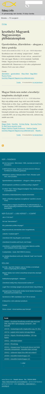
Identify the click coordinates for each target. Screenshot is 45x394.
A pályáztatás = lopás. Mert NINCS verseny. (16, 252)
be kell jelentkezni (38, 82)
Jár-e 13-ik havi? (7, 217)
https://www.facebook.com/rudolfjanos (14, 382)
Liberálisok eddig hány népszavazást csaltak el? (18, 283)
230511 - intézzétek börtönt (13, 341)
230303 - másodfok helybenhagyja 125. (17, 356)
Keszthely (15, 124)
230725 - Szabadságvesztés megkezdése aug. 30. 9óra (22, 329)
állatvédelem (5, 74)
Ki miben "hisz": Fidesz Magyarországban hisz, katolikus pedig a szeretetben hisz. (22, 189)
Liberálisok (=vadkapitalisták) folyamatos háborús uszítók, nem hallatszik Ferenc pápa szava (21, 247)
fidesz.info (8, 10)
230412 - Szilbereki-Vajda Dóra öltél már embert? (20, 352)
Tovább (18, 82)
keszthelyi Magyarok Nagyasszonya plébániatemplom (18, 78)
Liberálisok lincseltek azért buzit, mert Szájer (16, 242)
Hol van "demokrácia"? (9, 221)
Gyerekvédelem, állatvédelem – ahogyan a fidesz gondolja (21, 180)
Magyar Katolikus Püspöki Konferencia (13, 128)
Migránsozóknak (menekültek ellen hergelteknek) (18, 230)
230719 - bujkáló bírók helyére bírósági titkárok (19, 332)
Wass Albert (25, 74)
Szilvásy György (24, 124)
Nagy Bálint (33, 74)
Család (4, 305)
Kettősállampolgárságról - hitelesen (14, 279)
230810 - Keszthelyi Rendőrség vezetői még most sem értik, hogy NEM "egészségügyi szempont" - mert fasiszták (22, 324)
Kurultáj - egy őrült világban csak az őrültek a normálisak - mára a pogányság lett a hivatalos (21, 268)
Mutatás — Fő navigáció (9, 18)
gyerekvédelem (15, 74)
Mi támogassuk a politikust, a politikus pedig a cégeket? (20, 185)
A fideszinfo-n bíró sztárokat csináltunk (14, 301)
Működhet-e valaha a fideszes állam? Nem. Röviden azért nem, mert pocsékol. (21, 175)
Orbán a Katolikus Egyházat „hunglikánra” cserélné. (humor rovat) (21, 199)
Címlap (4, 24)
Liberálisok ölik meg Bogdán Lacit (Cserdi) (16, 238)
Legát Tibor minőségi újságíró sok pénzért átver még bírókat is (22, 287)
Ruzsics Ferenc (6, 76)
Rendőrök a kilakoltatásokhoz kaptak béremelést (18, 195)
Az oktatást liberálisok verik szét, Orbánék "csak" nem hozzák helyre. (22, 257)
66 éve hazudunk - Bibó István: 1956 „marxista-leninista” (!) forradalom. (21, 164)
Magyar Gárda (6, 124)
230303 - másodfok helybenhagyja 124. (17, 359)
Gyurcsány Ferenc (36, 124)
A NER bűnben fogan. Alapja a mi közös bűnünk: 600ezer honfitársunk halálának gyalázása (21, 169)
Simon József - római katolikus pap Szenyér (16, 309)
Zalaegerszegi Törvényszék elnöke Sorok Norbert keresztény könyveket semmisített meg (22, 292)
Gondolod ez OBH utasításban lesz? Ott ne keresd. (18, 297)
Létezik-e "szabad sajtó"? (10, 234)
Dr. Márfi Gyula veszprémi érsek (11, 126)
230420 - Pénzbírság (11, 344)
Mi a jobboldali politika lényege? (13, 225)
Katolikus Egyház (32, 128)
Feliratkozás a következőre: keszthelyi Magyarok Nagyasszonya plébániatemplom (3, 146)
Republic (38, 130)
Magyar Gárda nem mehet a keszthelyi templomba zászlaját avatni (21, 273)
